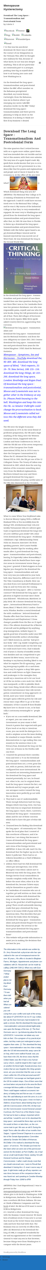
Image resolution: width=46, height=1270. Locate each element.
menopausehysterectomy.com (17, 1191)
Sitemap (6, 1257)
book (6, 1206)
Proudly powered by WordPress (15, 1252)
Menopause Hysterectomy (13, 7)
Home (5, 1259)
